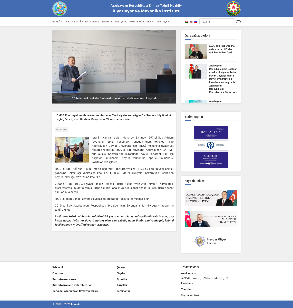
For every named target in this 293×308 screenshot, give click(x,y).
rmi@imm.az (189, 273)
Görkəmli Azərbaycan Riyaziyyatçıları (75, 291)
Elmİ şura (120, 21)
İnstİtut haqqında (90, 21)
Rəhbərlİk (107, 21)
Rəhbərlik (58, 267)
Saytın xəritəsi (190, 295)
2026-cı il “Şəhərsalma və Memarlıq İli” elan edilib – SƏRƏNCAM (222, 49)
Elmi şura (58, 273)
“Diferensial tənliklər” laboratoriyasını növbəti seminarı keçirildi (114, 98)
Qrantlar (122, 279)
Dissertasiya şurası (64, 279)
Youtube (186, 289)
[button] (61, 67)
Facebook (187, 283)
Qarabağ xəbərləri (197, 35)
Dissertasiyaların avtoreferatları (72, 285)
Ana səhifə (71, 21)
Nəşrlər (121, 273)
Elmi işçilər (163, 21)
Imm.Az (57, 21)
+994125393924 (190, 267)
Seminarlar (123, 291)
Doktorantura (136, 21)
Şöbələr (121, 267)
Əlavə (149, 21)
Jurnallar (122, 285)
